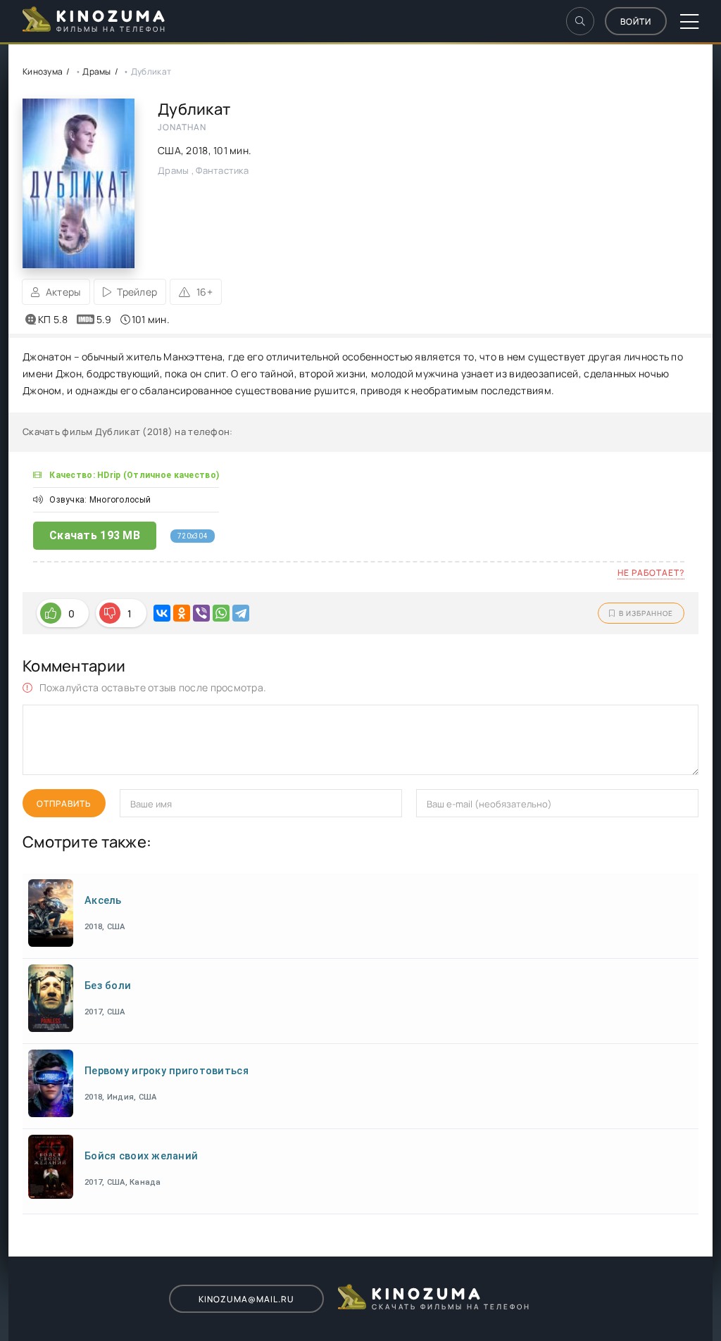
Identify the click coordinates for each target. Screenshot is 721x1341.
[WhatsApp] (221, 613)
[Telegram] (240, 613)
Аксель (103, 901)
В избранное (646, 613)
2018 (197, 150)
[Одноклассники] (181, 613)
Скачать (94, 535)
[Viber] (201, 613)
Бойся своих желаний (141, 1156)
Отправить (64, 804)
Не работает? (650, 573)
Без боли (107, 986)
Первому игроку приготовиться (166, 1071)
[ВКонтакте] (161, 613)
